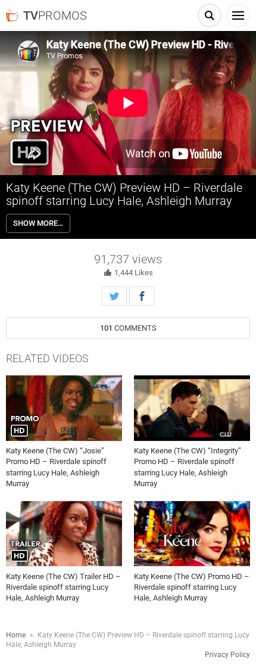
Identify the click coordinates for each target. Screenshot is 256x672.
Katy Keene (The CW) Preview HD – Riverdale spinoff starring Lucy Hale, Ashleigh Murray (124, 194)
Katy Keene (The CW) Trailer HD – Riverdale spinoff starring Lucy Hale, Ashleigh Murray (63, 587)
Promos (55, 15)
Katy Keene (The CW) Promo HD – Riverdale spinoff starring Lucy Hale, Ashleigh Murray (191, 587)
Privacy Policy (227, 655)
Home (16, 635)
